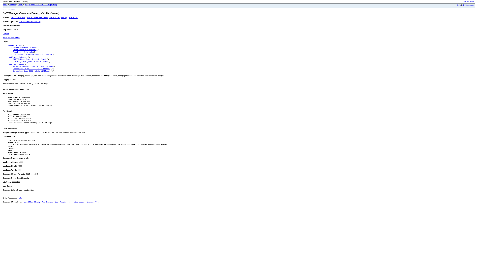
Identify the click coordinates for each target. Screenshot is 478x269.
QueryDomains (60, 202)
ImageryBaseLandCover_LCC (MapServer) (41, 5)
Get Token (470, 1)
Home (5, 5)
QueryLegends (47, 202)
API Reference (468, 5)
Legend (6, 34)
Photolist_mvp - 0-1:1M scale (24, 47)
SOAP (9, 9)
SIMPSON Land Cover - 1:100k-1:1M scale (30, 59)
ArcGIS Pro (73, 18)
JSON (4, 9)
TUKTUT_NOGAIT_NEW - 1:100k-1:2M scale (31, 62)
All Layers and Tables (11, 38)
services (12, 5)
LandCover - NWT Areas (17, 57)
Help (459, 5)
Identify (37, 202)
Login (464, 1)
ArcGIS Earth (54, 18)
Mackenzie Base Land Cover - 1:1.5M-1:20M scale (33, 66)
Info (20, 198)
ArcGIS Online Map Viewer (37, 18)
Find (69, 202)
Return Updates (79, 202)
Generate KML (92, 202)
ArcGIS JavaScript (18, 18)
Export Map (28, 202)
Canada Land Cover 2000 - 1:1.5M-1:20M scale (31, 69)
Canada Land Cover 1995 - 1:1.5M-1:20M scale (31, 71)
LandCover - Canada (16, 64)
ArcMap (64, 18)
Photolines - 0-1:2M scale (23, 52)
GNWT (20, 5)
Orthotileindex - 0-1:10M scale (24, 50)
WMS (13, 9)
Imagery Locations (15, 45)
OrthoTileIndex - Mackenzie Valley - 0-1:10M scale (32, 54)
